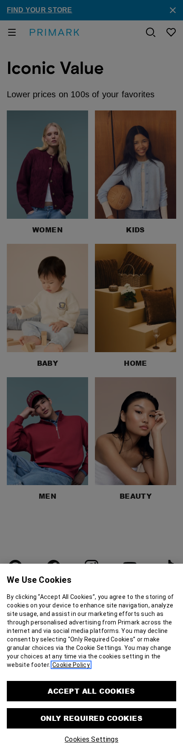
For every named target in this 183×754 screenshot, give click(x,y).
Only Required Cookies (91, 718)
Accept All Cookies (91, 691)
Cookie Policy (71, 664)
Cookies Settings (91, 739)
